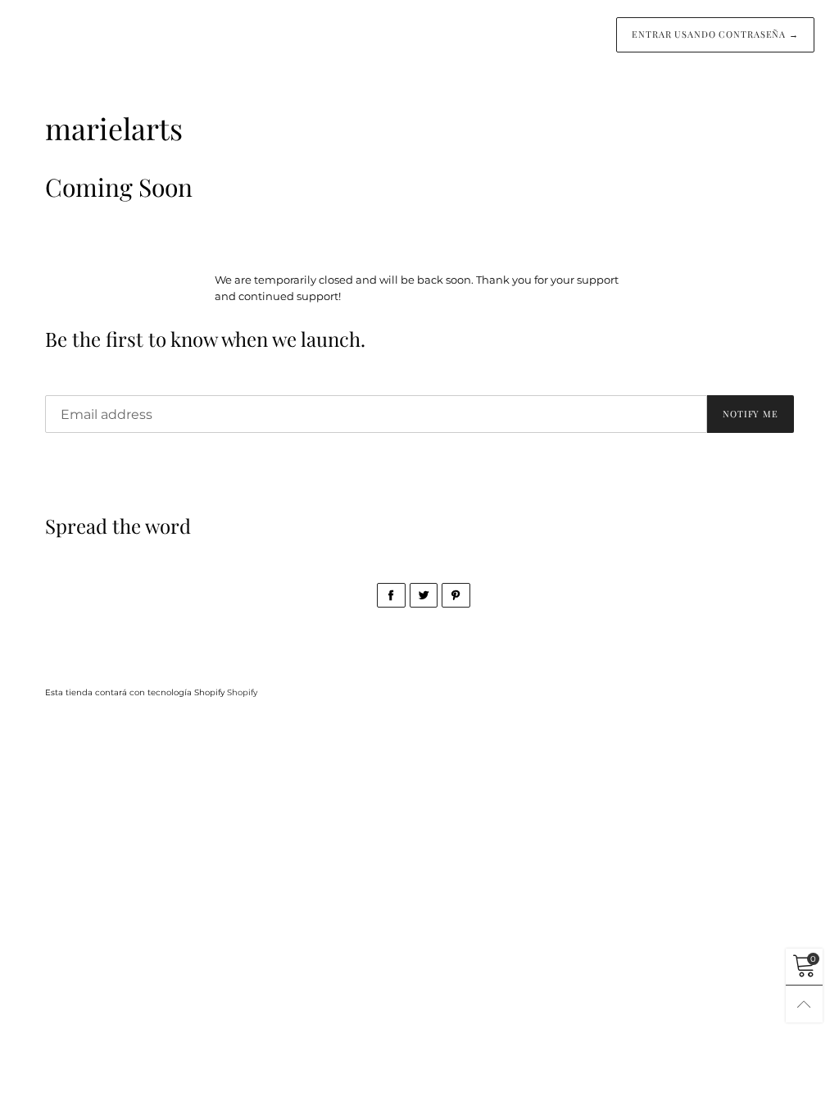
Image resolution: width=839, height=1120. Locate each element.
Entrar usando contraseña (715, 34)
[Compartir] (391, 595)
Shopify (242, 692)
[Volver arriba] (804, 1004)
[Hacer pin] (456, 595)
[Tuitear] (424, 595)
